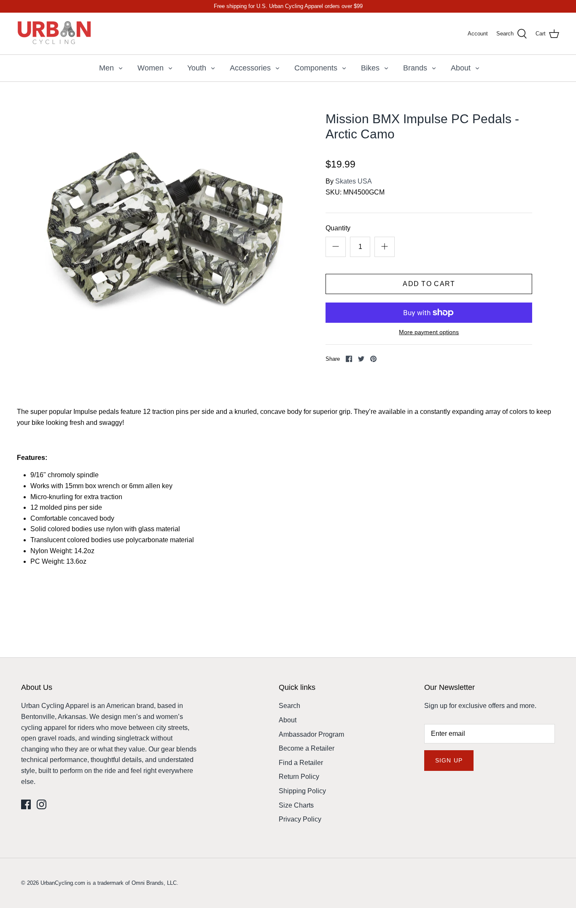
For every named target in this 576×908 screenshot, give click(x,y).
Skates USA (353, 181)
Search (289, 705)
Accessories (250, 68)
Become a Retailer (306, 748)
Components (315, 68)
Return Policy (299, 776)
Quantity (338, 228)
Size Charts (296, 805)
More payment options (429, 332)
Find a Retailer (301, 762)
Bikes (370, 68)
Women (150, 68)
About (461, 68)
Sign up (449, 760)
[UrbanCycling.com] (55, 33)
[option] (166, 233)
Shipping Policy (302, 790)
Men (106, 68)
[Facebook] (26, 804)
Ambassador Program (311, 734)
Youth (196, 68)
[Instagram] (41, 804)
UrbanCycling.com (62, 883)
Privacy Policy (300, 819)
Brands (415, 68)
